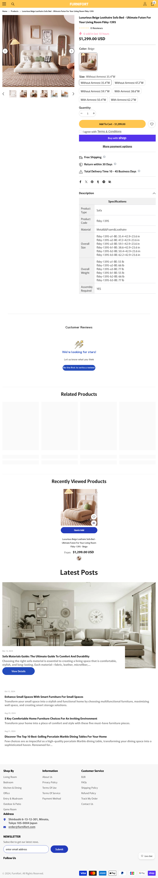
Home (4, 11)
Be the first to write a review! (79, 367)
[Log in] (145, 4)
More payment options (117, 146)
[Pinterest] (92, 181)
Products (14, 11)
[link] (20, 457)
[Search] (13, 4)
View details (18, 671)
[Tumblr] (98, 181)
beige (79, 558)
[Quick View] (94, 523)
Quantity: (85, 107)
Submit (59, 849)
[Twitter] (86, 181)
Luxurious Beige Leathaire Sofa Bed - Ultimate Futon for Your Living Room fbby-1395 (79, 542)
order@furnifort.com (21, 827)
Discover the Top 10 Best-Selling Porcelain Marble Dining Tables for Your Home (56, 736)
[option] (38, 51)
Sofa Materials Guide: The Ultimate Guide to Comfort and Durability (45, 656)
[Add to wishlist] (152, 124)
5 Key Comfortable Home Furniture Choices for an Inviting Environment (51, 718)
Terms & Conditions (109, 131)
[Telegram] (103, 181)
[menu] (4, 4)
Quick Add (79, 530)
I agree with (90, 131)
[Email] (109, 181)
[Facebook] (80, 181)
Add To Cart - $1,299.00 (112, 124)
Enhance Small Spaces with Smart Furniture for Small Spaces (44, 697)
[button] (5, 51)
